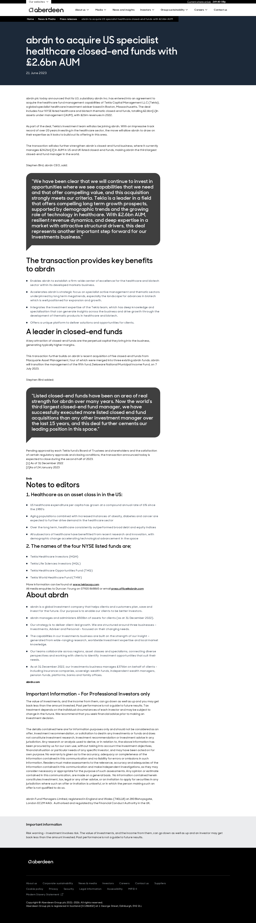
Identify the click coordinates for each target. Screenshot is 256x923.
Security (69, 888)
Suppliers (160, 883)
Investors (108, 883)
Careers (124, 883)
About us (31, 883)
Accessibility (115, 888)
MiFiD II (132, 888)
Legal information (90, 888)
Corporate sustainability (58, 883)
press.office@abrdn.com (127, 588)
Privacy (53, 888)
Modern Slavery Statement (44, 894)
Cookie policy (34, 888)
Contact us (142, 883)
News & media (88, 883)
